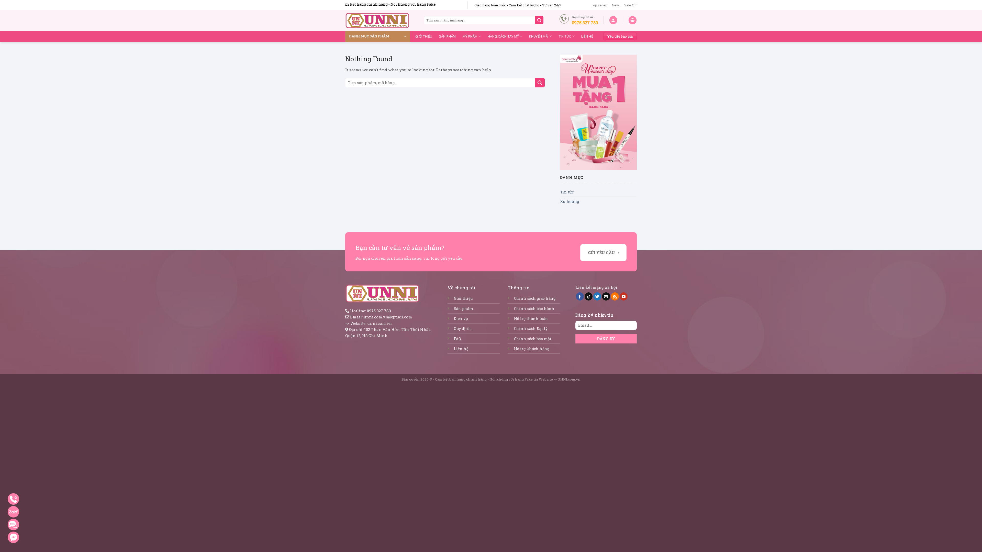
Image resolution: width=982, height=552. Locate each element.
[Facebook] (13, 537)
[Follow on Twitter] (597, 296)
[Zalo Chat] (13, 512)
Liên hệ (587, 36)
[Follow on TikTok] (589, 296)
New (615, 5)
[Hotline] (13, 499)
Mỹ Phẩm (470, 36)
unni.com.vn (379, 323)
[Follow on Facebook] (580, 296)
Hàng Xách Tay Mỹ (503, 36)
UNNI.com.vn (569, 379)
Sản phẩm (447, 36)
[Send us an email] (606, 296)
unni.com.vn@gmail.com (388, 316)
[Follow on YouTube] (624, 296)
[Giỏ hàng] (632, 20)
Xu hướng (569, 201)
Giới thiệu (423, 36)
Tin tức (565, 36)
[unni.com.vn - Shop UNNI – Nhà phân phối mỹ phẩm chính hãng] (377, 20)
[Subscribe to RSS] (615, 296)
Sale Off (630, 5)
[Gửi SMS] (13, 524)
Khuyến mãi (539, 36)
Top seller (599, 5)
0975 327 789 (379, 310)
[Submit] (539, 20)
